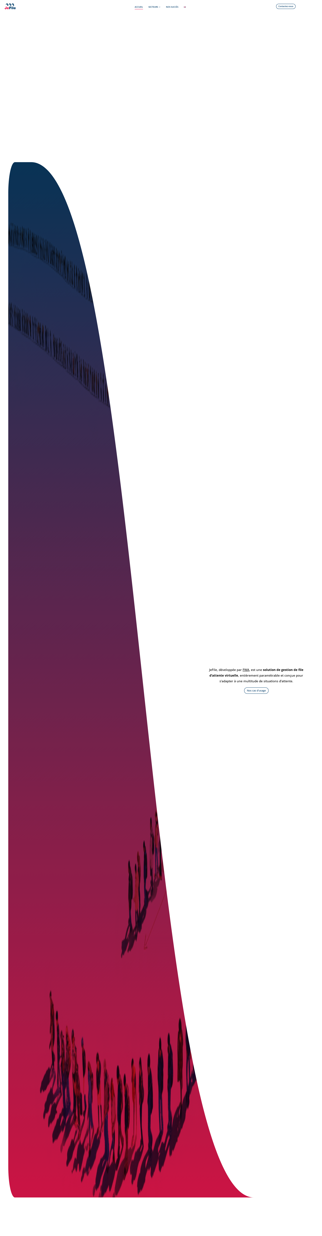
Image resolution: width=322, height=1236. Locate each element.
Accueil (139, 7)
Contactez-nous (285, 6)
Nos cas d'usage (256, 690)
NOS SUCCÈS (172, 7)
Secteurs (153, 7)
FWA (246, 670)
